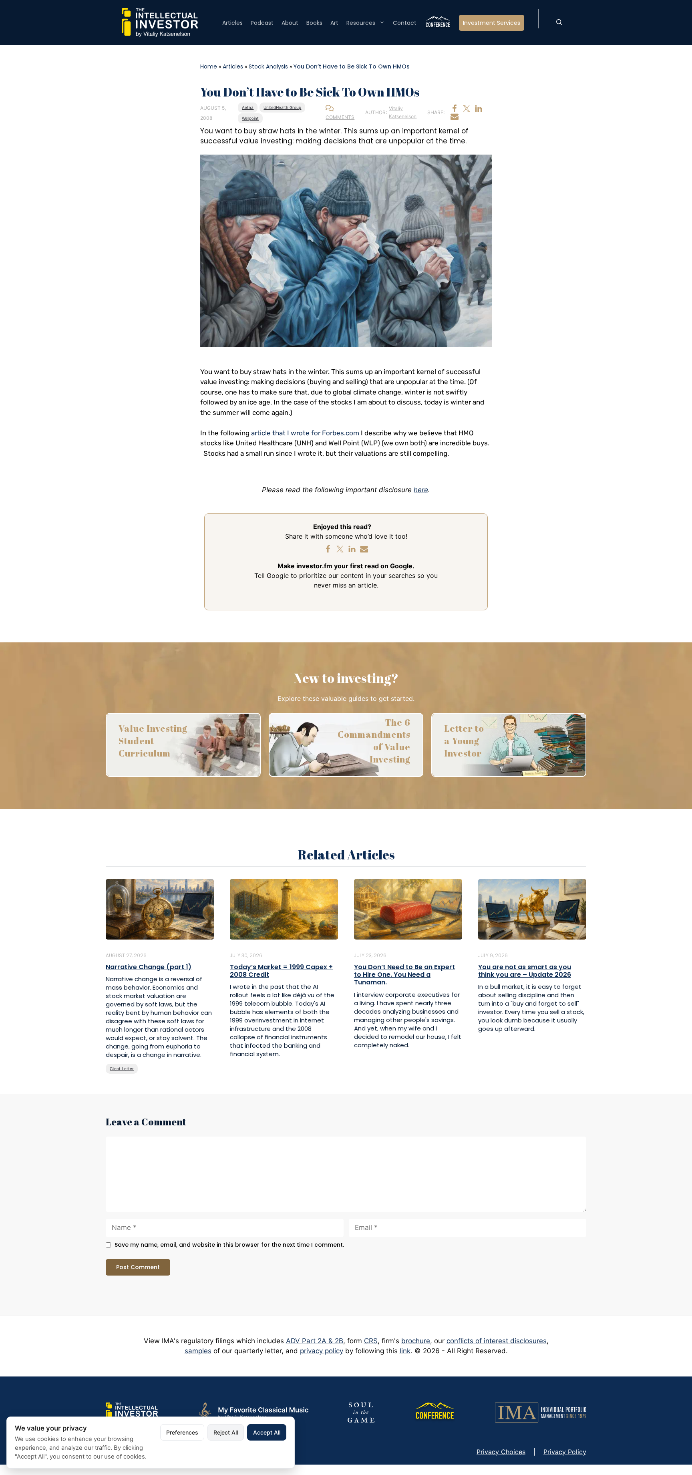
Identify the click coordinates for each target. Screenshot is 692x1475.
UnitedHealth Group (282, 107)
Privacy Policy (564, 1452)
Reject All (225, 1432)
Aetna (247, 107)
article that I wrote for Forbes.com (305, 433)
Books (314, 23)
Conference (437, 23)
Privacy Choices (501, 1452)
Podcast (262, 23)
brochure (415, 1341)
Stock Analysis (268, 66)
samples (198, 1351)
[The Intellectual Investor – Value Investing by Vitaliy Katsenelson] (160, 22)
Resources (360, 23)
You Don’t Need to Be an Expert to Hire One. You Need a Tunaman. (404, 974)
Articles (232, 23)
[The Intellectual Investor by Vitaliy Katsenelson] (132, 1412)
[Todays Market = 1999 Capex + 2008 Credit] (284, 909)
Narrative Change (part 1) (148, 967)
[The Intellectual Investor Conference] (434, 1412)
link (405, 1351)
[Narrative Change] (160, 909)
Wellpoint (250, 118)
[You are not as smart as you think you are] (532, 909)
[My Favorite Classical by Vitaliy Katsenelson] (252, 1412)
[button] (559, 23)
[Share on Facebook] (455, 109)
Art (334, 23)
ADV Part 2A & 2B (314, 1341)
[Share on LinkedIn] (479, 109)
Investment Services (491, 23)
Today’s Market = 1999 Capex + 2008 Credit (281, 970)
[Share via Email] (455, 117)
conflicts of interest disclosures (497, 1341)
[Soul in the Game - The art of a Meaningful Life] (361, 1412)
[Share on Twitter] (467, 109)
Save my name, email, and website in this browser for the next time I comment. (229, 1245)
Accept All (266, 1432)
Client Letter (122, 1068)
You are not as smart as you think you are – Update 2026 (524, 970)
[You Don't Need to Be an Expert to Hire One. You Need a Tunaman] (408, 909)
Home (208, 66)
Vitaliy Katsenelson (402, 112)
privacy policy (321, 1351)
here (421, 490)
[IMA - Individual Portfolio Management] (540, 1412)
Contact (404, 23)
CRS (371, 1341)
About (290, 23)
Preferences (182, 1432)
